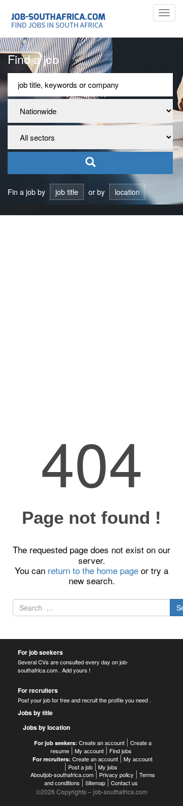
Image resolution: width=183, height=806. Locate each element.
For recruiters (38, 690)
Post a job (80, 767)
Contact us (124, 783)
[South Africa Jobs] (59, 19)
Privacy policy (116, 774)
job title (66, 192)
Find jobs (120, 751)
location (127, 192)
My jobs (107, 767)
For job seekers (40, 652)
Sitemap (95, 783)
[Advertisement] (91, 311)
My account (89, 751)
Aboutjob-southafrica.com (62, 774)
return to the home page (93, 570)
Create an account (102, 742)
